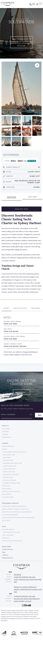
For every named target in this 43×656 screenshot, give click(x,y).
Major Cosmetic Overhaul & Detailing (15, 509)
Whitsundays (6, 488)
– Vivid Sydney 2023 (8, 455)
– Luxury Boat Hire (8, 469)
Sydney (4, 449)
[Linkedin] (27, 605)
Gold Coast (6, 486)
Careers (5, 434)
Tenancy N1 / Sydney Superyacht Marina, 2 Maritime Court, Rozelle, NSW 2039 (28, 589)
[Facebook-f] (25, 605)
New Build (5, 538)
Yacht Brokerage (8, 529)
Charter (5, 443)
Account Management (10, 514)
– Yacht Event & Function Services (14, 452)
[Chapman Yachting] (7, 5)
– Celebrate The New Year (11, 483)
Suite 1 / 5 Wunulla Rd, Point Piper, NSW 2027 (27, 581)
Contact (5, 555)
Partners (5, 431)
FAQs (3, 552)
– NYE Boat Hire (7, 460)
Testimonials (6, 437)
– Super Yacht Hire (8, 471)
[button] (12, 197)
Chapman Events (8, 497)
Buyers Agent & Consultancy (12, 541)
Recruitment (6, 546)
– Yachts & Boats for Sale (11, 532)
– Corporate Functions (10, 474)
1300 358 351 (17, 574)
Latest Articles (7, 549)
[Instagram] (23, 605)
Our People (6, 428)
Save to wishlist (20, 39)
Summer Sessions (8, 446)
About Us (5, 425)
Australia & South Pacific (11, 491)
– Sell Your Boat (8, 535)
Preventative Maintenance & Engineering (17, 512)
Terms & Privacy (7, 558)
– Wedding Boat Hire (9, 466)
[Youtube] (30, 605)
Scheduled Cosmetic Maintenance (14, 506)
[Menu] (40, 4)
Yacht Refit (6, 520)
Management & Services (10, 503)
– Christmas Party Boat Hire (12, 463)
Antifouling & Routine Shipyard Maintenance (18, 517)
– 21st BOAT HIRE (7, 477)
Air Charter (6, 494)
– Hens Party (6, 457)
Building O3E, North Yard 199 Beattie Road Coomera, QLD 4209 (27, 600)
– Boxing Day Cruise (9, 480)
